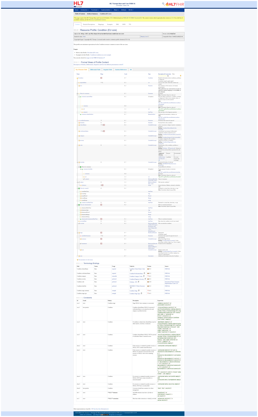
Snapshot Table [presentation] (107, 69)
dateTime (150, 112)
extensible (177, 137)
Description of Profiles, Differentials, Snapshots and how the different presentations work (98, 64)
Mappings (101, 24)
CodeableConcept (152, 124)
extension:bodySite (87, 169)
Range (149, 198)
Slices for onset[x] (84, 188)
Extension (150, 93)
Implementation (106, 10)
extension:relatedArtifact (87, 114)
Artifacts (123, 10)
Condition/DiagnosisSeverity (169, 142)
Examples (110, 24)
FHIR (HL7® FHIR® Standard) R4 (132, 18)
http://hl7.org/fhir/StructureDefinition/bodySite (169, 172)
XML (117, 24)
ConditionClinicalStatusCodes (169, 128)
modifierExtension (84, 120)
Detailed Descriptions (89, 24)
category (82, 135)
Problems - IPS (166, 148)
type (83, 249)
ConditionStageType (167, 251)
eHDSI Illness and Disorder (162, 157)
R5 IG (130, 10)
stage (81, 232)
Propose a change (115, 414)
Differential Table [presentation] (95, 69)
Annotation (150, 256)
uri (149, 82)
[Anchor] (119, 30)
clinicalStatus (83, 124)
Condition (81, 78)
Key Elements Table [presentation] (81, 69)
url (84, 109)
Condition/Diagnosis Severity (137, 279)
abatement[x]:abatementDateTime (90, 219)
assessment (84, 243)
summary (84, 238)
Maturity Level (144, 36)
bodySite (82, 162)
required (161, 129)
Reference (150, 179)
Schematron (104, 409)
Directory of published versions (97, 19)
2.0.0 (172, 18)
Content (77, 24)
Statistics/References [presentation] (121, 69)
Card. (125, 74)
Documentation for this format (85, 259)
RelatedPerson (151, 231)
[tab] (81, 69)
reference (84, 185)
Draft (84, 36)
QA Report (96, 414)
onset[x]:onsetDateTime (87, 202)
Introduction (84, 10)
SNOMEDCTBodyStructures (169, 163)
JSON (123, 24)
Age (149, 193)
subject (81, 182)
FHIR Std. (167, 269)
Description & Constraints (164, 74)
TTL (130, 24)
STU (111, 18)
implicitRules (83, 82)
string (149, 185)
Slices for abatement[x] (85, 204)
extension (85, 105)
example (173, 240)
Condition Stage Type (135, 293)
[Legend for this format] (180, 75)
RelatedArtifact (151, 114)
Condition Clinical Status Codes (137, 269)
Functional (94, 10)
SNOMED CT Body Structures (137, 286)
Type (149, 74)
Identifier (150, 122)
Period (149, 195)
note (81, 256)
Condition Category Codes (136, 276)
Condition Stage (133, 291)
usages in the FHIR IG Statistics (94, 58)
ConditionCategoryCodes (168, 137)
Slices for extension (84, 93)
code (81, 145)
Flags (101, 74)
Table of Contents (86, 414)
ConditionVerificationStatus (169, 134)
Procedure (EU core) (92, 52)
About (116, 10)
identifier (82, 122)
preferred (161, 143)
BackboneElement (152, 232)
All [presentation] (131, 69)
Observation (151, 248)
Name (78, 74)
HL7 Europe (85, 412)
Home (76, 10)
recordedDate (83, 221)
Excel (97, 409)
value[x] (85, 112)
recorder (82, 223)
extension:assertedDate (87, 96)
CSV (92, 409)
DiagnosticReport (152, 246)
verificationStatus (84, 131)
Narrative (150, 85)
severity (82, 140)
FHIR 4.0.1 (119, 412)
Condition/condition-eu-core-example (100, 55)
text (81, 85)
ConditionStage (166, 240)
